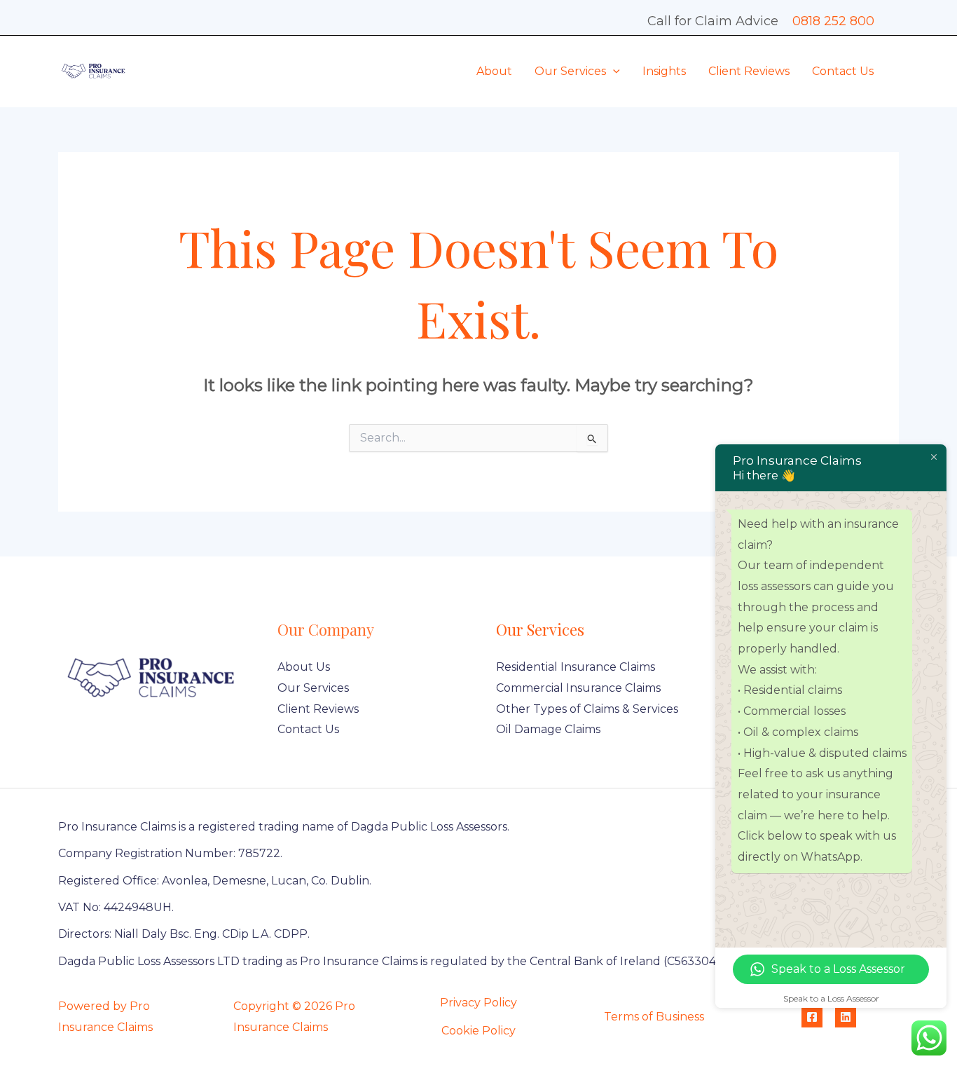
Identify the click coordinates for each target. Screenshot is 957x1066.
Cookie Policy (478, 1030)
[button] (613, 71)
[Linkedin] (845, 1016)
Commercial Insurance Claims (578, 688)
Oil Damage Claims (548, 729)
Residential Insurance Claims (575, 667)
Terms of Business (654, 1016)
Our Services (570, 71)
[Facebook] (811, 1016)
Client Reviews (749, 71)
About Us (303, 667)
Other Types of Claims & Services (587, 709)
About (494, 71)
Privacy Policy (478, 1002)
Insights (664, 71)
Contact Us (843, 71)
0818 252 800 (833, 21)
